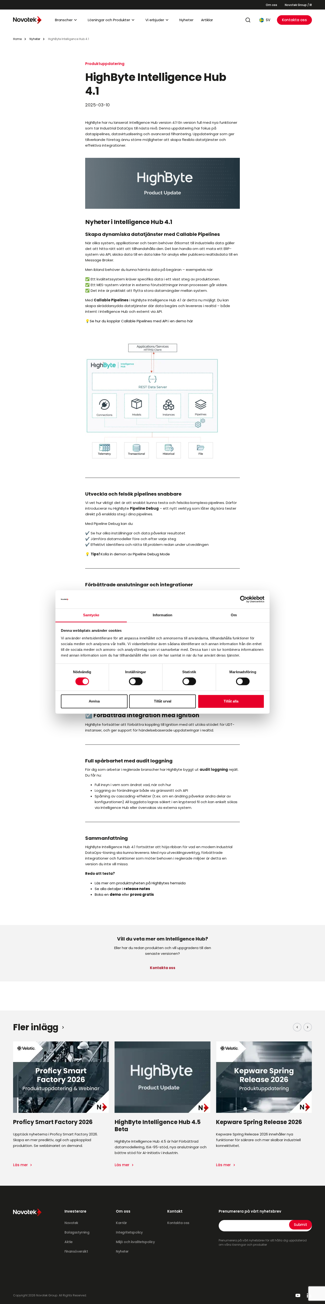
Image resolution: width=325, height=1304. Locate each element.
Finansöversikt (76, 1251)
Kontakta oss (294, 19)
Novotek (71, 1222)
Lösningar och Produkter (109, 19)
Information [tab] (162, 615)
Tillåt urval (162, 701)
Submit (300, 1224)
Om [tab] (234, 615)
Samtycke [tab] (91, 615)
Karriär (121, 1222)
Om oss (271, 5)
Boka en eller (124, 894)
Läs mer (21, 1164)
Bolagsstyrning (76, 1232)
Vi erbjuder (154, 19)
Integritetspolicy (129, 1232)
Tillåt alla (231, 701)
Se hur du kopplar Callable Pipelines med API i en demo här (141, 321)
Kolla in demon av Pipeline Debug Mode (135, 554)
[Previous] (297, 1027)
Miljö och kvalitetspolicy (135, 1241)
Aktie (68, 1241)
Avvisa (94, 701)
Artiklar (207, 19)
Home (17, 39)
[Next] (307, 1027)
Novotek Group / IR (298, 5)
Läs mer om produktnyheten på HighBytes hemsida (140, 883)
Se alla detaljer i (122, 888)
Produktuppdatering (104, 63)
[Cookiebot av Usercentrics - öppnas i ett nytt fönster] (243, 599)
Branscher (64, 19)
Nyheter (186, 19)
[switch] (136, 681)
